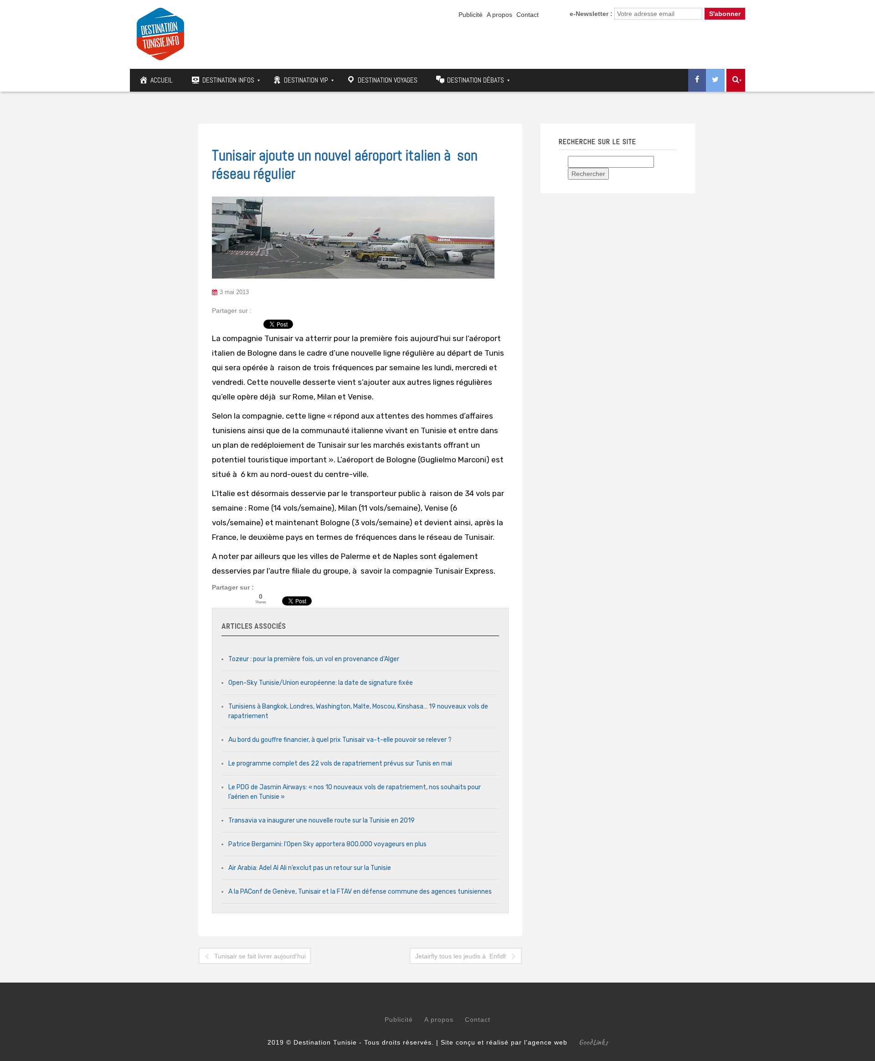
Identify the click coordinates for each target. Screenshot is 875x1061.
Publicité (470, 14)
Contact (527, 14)
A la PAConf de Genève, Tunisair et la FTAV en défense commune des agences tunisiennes (360, 891)
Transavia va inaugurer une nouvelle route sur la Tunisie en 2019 (321, 820)
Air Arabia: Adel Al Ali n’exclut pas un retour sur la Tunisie (309, 868)
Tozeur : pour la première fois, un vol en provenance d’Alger (313, 659)
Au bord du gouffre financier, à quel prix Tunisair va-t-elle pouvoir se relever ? (340, 740)
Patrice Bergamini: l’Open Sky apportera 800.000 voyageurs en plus (327, 844)
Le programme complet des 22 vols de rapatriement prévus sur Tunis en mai (340, 763)
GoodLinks (593, 1042)
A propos (499, 14)
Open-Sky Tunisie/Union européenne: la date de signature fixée (320, 683)
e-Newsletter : (591, 13)
